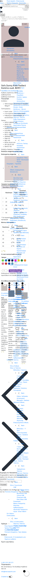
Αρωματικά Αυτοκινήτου (21, 105)
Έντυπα (15, 85)
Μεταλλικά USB (22, 493)
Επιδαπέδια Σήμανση (16, 202)
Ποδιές (19, 437)
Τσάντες (16, 463)
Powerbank (16, 501)
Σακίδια (19, 459)
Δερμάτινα (20, 157)
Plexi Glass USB (22, 499)
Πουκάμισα (20, 378)
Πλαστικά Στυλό (22, 273)
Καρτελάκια (17, 257)
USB (14, 487)
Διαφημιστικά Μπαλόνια (17, 184)
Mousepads (17, 113)
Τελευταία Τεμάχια (13, 529)
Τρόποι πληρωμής (12, 3)
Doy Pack (16, 527)
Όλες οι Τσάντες (15, 368)
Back (16, 53)
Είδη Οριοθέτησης (19, 216)
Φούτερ (19, 380)
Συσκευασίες (11, 515)
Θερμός (15, 301)
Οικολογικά (24, 160)
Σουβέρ (24, 113)
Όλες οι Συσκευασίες (17, 521)
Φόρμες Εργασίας (22, 439)
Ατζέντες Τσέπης (22, 143)
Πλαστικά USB (21, 497)
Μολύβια (16, 283)
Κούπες (23, 299)
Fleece (25, 382)
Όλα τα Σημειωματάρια (17, 135)
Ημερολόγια (17, 137)
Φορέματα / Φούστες (20, 388)
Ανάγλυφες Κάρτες (23, 69)
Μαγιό (15, 461)
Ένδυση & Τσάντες (12, 360)
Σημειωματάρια (18, 151)
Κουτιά (15, 525)
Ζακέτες (19, 382)
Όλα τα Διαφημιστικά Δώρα (19, 265)
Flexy (26, 157)
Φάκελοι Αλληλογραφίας (21, 111)
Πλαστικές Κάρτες (22, 81)
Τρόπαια (19, 319)
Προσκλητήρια (11, 222)
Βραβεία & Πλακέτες (19, 307)
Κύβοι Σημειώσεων (19, 119)
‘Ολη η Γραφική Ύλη (16, 228)
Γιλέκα (19, 396)
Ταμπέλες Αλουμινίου (20, 212)
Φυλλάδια (20, 91)
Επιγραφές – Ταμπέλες (14, 164)
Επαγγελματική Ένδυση (20, 422)
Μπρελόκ (16, 285)
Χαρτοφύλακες (21, 475)
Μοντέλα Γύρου (18, 180)
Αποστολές (22, 3)
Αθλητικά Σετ (21, 416)
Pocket (19, 162)
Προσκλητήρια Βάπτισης (21, 232)
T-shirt (19, 376)
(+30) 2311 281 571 (7, 562)
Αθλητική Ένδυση (18, 402)
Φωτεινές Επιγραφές (16, 186)
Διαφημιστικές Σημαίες (17, 218)
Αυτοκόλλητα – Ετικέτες (21, 115)
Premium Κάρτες (22, 79)
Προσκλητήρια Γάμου (20, 230)
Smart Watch (22, 511)
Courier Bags (22, 525)
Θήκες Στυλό (21, 281)
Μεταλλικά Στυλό (22, 275)
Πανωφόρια (17, 390)
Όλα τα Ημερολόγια (16, 133)
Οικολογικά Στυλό (22, 277)
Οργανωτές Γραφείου (20, 325)
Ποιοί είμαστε (11, 1)
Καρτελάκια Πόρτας (19, 125)
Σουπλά (19, 97)
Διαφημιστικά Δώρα (13, 259)
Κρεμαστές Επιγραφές (20, 194)
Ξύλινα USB (20, 495)
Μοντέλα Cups (18, 178)
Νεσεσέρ (19, 477)
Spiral (18, 160)
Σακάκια (26, 400)
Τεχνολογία (10, 479)
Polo (23, 376)
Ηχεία (15, 511)
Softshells (25, 396)
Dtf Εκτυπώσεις (18, 121)
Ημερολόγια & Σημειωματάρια (16, 127)
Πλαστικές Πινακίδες (20, 214)
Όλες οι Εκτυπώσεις (16, 56)
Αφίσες (24, 97)
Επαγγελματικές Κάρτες (21, 59)
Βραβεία (19, 313)
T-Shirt (19, 447)
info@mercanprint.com (8, 571)
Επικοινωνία (20, 1)
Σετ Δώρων (10, 513)
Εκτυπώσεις (10, 50)
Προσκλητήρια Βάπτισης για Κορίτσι (21, 247)
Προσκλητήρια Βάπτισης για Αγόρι (21, 240)
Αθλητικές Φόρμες (23, 453)
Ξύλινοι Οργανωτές (23, 335)
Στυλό (15, 267)
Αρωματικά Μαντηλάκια (21, 103)
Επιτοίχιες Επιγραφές (20, 192)
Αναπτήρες (16, 299)
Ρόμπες (19, 435)
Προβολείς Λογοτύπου (20, 200)
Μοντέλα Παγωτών (19, 182)
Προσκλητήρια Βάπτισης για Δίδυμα (21, 253)
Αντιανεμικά (20, 398)
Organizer (20, 149)
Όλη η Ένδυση (14, 366)
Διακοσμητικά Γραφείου (20, 350)
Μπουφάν (20, 400)
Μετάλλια (26, 319)
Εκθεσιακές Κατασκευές (18, 220)
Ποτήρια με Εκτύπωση (20, 123)
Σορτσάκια (20, 455)
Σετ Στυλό (20, 279)
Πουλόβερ (25, 380)
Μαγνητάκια (17, 83)
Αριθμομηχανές (18, 358)
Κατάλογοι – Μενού (19, 109)
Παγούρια (25, 459)
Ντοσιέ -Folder (18, 107)
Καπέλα (19, 457)
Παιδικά (15, 441)
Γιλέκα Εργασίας (22, 433)
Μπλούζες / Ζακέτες (20, 370)
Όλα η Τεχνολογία (16, 485)
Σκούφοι (25, 457)
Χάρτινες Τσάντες (19, 117)
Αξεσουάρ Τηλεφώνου (20, 509)
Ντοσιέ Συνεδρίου (19, 352)
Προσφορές (10, 48)
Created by (5, 576)
